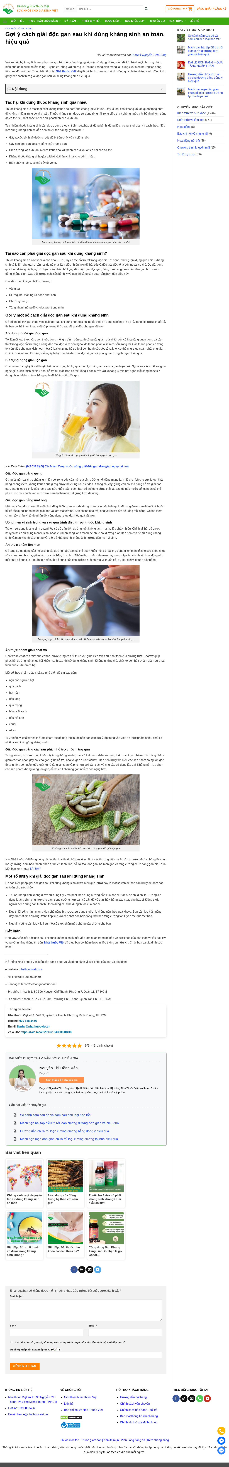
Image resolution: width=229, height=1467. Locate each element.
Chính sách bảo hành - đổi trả (138, 1409)
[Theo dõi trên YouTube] (207, 1398)
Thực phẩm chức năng (43, 21)
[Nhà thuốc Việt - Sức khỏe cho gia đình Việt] (30, 8)
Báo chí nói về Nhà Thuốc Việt (83, 1409)
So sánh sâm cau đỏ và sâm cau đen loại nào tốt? (204, 37)
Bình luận (16, 1296)
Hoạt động (176, 21)
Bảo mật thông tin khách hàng (139, 1416)
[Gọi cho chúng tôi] (199, 1398)
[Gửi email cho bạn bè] (89, 1269)
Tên (13, 1325)
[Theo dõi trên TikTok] (183, 1398)
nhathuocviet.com (31, 969)
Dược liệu (112, 21)
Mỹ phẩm (70, 21)
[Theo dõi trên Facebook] (176, 1398)
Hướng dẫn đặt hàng (133, 1397)
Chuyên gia (157, 21)
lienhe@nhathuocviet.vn (33, 1026)
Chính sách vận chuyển (135, 1403)
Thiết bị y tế (90, 21)
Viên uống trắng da (133, 1440)
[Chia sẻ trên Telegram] (97, 1269)
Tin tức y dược (186, 154)
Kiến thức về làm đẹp (190, 119)
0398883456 (27, 1408)
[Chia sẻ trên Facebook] (74, 1269)
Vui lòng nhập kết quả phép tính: (30, 1349)
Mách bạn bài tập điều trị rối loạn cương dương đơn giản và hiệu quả (205, 51)
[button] (180, 8)
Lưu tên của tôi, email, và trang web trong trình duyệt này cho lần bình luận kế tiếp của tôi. (71, 1342)
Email (93, 1325)
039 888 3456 (28, 1020)
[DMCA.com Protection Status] (71, 1417)
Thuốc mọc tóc (69, 1440)
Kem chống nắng (158, 1440)
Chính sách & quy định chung (138, 1422)
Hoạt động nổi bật (188, 140)
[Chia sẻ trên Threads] (82, 1269)
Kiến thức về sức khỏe (18, 28)
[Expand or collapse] (162, 89)
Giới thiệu (17, 21)
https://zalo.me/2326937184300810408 (46, 1032)
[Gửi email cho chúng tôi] (191, 1398)
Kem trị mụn (111, 1440)
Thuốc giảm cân (91, 1440)
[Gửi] (146, 8)
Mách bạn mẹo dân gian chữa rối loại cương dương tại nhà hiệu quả (205, 93)
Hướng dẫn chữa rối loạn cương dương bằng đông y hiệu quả (205, 78)
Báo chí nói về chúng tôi (192, 133)
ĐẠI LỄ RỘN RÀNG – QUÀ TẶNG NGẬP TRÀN (205, 64)
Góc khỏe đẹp (134, 21)
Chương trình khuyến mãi (193, 147)
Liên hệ (194, 21)
